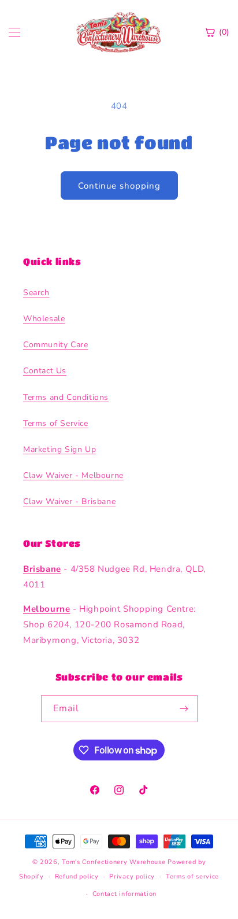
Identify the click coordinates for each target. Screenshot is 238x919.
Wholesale (44, 318)
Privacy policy (132, 876)
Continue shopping (119, 186)
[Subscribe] (184, 708)
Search (36, 292)
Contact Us (44, 370)
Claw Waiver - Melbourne (73, 475)
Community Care (55, 344)
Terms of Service (55, 423)
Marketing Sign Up (59, 449)
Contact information (124, 893)
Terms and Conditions (66, 397)
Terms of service (192, 876)
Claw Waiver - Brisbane (69, 501)
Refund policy (77, 876)
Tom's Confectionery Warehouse (113, 862)
